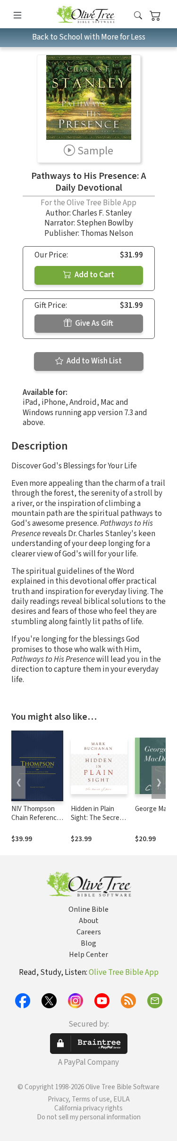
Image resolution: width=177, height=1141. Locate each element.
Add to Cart (93, 275)
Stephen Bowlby (104, 223)
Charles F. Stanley (102, 213)
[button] (138, 16)
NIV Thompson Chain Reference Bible (35, 818)
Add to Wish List (93, 361)
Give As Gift (93, 323)
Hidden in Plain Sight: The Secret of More (96, 818)
